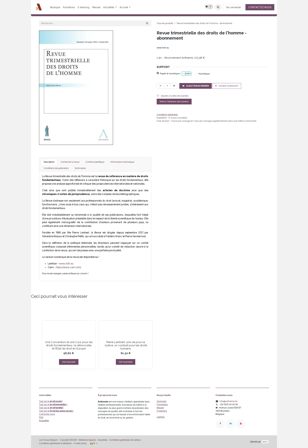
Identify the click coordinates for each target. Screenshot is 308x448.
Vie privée (102, 440)
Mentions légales (87, 440)
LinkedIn (84, 273)
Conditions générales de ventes (124, 440)
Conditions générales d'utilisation (55, 443)
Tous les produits (165, 23)
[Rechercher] (147, 23)
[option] (154, 336)
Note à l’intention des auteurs (174, 101)
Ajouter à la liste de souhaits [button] (174, 95)
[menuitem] (55, 7)
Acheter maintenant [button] (228, 85)
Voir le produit (68, 362)
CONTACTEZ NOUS (259, 7)
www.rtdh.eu (66, 263)
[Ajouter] (174, 86)
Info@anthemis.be (228, 401)
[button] (218, 7)
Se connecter (233, 7)
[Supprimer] (160, 86)
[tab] (49, 162)
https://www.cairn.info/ (68, 267)
